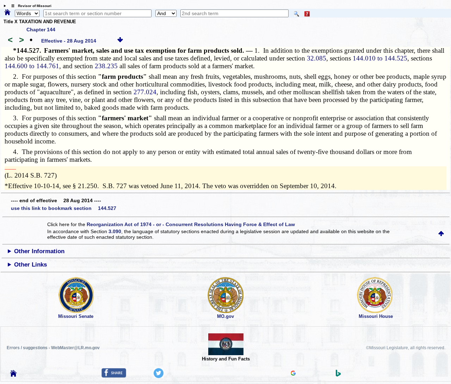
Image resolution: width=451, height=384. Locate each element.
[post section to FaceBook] (113, 376)
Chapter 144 (40, 29)
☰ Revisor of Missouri (29, 6)
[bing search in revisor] (338, 375)
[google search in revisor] (293, 374)
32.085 (316, 58)
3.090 (115, 231)
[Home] (7, 12)
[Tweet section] (158, 376)
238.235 (106, 66)
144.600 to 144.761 (32, 66)
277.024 (145, 92)
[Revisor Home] (13, 375)
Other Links (30, 264)
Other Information (39, 251)
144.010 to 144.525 (380, 58)
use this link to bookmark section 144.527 (63, 208)
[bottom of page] (120, 41)
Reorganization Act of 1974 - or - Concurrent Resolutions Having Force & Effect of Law (191, 224)
